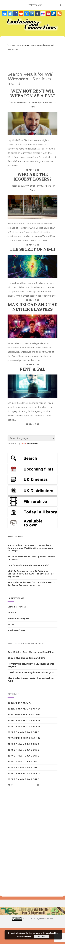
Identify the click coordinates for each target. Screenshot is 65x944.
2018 (10, 750)
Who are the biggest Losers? (32, 177)
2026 (10, 703)
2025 (10, 708)
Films (33, 106)
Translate (32, 443)
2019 (10, 744)
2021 (10, 732)
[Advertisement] (20, 842)
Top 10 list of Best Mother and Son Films (31, 652)
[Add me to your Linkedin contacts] (32, 13)
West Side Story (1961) (18, 618)
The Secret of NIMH (32, 249)
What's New (15, 536)
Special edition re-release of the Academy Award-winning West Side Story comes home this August (30, 548)
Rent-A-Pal (32, 369)
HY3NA (11, 624)
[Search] (61, 5)
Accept (42, 936)
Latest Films (16, 598)
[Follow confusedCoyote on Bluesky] (5, 13)
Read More (32, 170)
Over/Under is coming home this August (31, 672)
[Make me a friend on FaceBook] (16, 13)
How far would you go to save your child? (28, 565)
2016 (10, 761)
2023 (10, 720)
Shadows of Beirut (17, 630)
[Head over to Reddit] (21, 13)
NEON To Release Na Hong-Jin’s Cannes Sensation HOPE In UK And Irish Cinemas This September (31, 574)
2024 (10, 714)
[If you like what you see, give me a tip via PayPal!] (54, 13)
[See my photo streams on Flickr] (43, 13)
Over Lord (46, 102)
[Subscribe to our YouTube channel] (48, 13)
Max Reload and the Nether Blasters (32, 307)
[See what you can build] (26, 13)
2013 (10, 779)
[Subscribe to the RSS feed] (59, 13)
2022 (10, 726)
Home (25, 45)
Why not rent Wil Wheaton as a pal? (32, 93)
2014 (10, 773)
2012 (10, 785)
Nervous (12, 613)
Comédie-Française (18, 607)
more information (24, 936)
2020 (10, 738)
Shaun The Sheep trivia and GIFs (26, 658)
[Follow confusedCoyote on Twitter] (10, 13)
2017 (10, 755)
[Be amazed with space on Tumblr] (37, 13)
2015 (10, 767)
